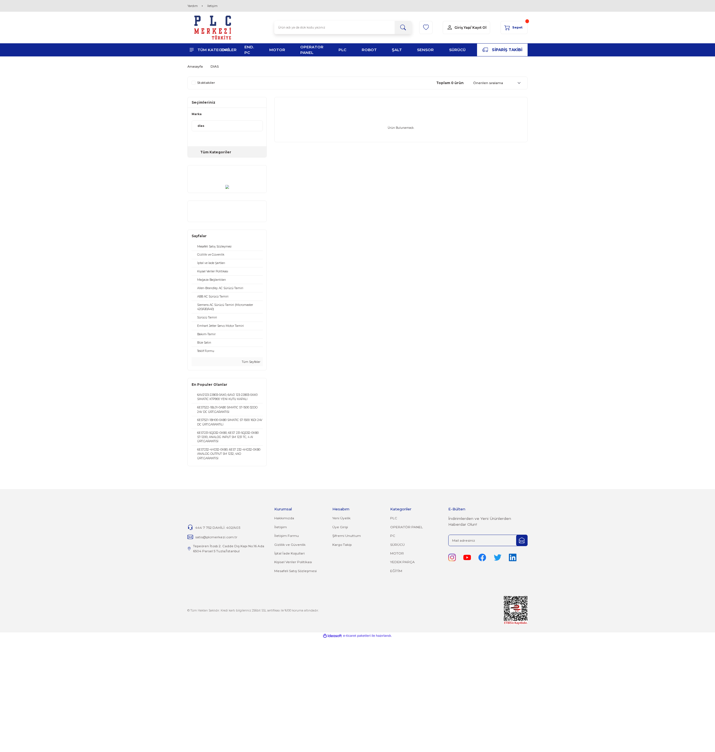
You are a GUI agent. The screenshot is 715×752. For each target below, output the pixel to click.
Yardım (192, 6)
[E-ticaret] (357, 636)
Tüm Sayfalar (250, 362)
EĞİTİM (396, 571)
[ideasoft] (332, 636)
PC (392, 536)
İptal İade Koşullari (289, 553)
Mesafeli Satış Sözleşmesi (295, 571)
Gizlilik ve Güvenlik (290, 544)
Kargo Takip (342, 544)
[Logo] (212, 27)
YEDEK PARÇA (402, 562)
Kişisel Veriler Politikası (293, 562)
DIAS (215, 66)
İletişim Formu (286, 536)
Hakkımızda (284, 518)
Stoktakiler (206, 83)
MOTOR (397, 553)
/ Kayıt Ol (478, 27)
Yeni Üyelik (341, 518)
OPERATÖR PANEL (406, 527)
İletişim (212, 6)
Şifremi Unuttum (346, 536)
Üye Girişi (340, 527)
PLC (393, 518)
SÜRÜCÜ (397, 544)
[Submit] (522, 540)
